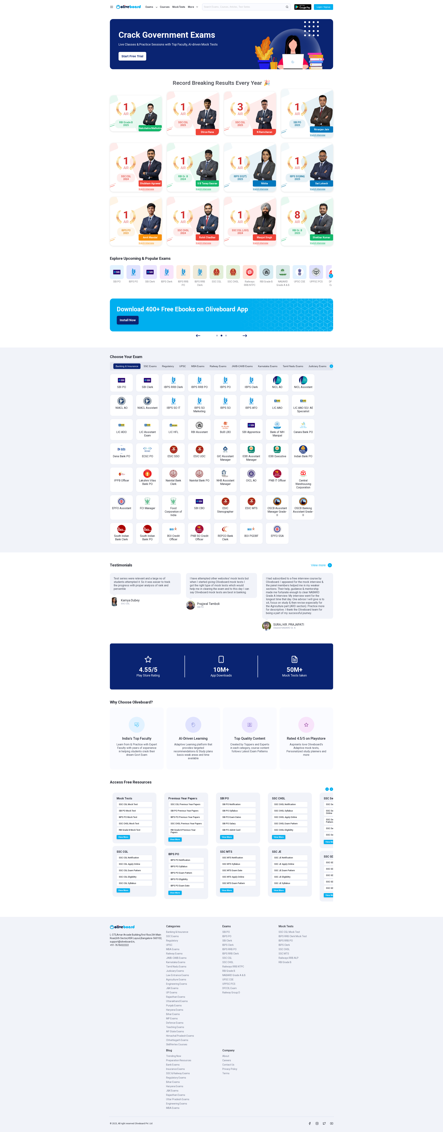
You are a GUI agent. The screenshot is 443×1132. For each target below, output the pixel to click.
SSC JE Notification (283, 857)
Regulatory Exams (176, 1077)
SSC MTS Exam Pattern (233, 883)
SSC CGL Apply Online (129, 864)
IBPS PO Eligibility (179, 879)
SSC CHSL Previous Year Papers (186, 823)
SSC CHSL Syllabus (283, 811)
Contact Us (228, 1064)
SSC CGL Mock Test (128, 804)
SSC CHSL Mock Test (129, 823)
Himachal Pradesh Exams (180, 1035)
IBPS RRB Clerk (230, 953)
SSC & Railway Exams (178, 1073)
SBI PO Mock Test (127, 811)
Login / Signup (323, 7)
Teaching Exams (175, 1027)
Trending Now (173, 1056)
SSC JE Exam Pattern (284, 870)
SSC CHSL (227, 962)
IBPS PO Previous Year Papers (185, 817)
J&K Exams (172, 988)
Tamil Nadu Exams (293, 366)
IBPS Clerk (228, 945)
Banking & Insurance (127, 366)
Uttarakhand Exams (177, 1001)
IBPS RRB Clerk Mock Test (293, 936)
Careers (226, 1060)
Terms (225, 1073)
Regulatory (168, 366)
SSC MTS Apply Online (233, 877)
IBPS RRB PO (229, 949)
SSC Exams (150, 366)
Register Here (130, 320)
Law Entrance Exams (177, 975)
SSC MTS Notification (232, 857)
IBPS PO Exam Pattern (181, 873)
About (225, 1056)
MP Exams (172, 1018)
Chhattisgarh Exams (177, 1040)
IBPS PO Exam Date (180, 886)
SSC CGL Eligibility (127, 877)
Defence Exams (174, 1022)
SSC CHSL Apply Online (285, 817)
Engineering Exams (176, 983)
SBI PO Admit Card (231, 830)
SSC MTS (284, 953)
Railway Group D (231, 992)
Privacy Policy (229, 1069)
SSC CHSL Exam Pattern (286, 823)
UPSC (182, 366)
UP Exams (171, 992)
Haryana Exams (174, 1009)
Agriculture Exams (176, 979)
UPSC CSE (228, 979)
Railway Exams (218, 366)
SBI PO (226, 932)
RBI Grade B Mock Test (129, 830)
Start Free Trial (132, 56)
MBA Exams (197, 366)
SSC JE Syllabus (282, 883)
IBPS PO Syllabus (179, 866)
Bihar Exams (173, 1014)
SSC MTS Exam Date (232, 870)
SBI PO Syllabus (230, 811)
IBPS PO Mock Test (128, 817)
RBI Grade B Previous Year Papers (183, 831)
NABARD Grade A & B (234, 975)
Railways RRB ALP (289, 958)
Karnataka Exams (267, 366)
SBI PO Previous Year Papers (184, 811)
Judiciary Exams (317, 366)
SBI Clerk (227, 940)
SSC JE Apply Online (284, 864)
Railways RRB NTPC (233, 966)
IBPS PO (226, 936)
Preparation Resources (178, 1060)
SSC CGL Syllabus (127, 883)
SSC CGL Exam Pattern (130, 870)
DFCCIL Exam (229, 988)
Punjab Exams (174, 1005)
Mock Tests (178, 7)
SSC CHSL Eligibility (283, 830)
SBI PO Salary (229, 823)
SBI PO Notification (231, 804)
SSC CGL (227, 958)
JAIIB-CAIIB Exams (242, 366)
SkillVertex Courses (176, 1044)
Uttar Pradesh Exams (177, 1099)
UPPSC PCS (228, 983)
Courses (165, 7)
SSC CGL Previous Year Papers (185, 804)
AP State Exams (175, 1031)
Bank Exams (173, 1064)
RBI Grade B (228, 970)
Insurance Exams (175, 1069)
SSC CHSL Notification (285, 804)
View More (123, 837)
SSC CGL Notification (129, 857)
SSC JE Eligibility (282, 877)
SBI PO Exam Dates (231, 817)
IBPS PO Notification (180, 860)
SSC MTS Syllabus (231, 864)
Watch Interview (317, 135)
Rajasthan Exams (175, 996)
